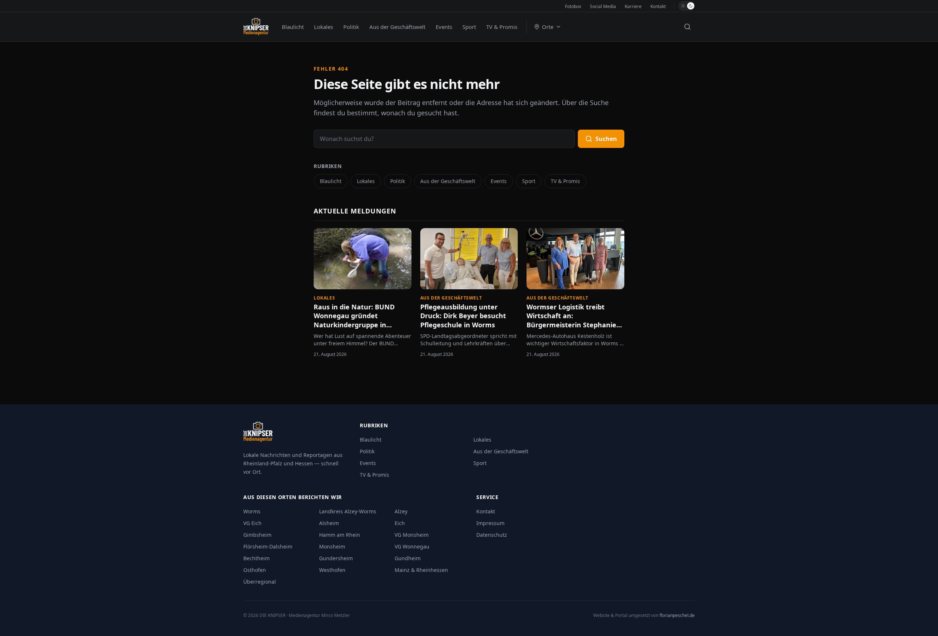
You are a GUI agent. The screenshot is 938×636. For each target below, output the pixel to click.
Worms (252, 511)
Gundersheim (336, 558)
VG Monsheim (412, 534)
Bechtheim (256, 558)
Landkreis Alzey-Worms (347, 511)
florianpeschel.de (677, 615)
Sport (469, 26)
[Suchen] (687, 26)
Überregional (259, 581)
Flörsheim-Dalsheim (267, 546)
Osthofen (254, 569)
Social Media (603, 6)
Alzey (401, 511)
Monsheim (332, 546)
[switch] (687, 5)
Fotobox (573, 6)
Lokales (323, 26)
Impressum (490, 523)
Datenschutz (491, 534)
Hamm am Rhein (339, 534)
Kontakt (658, 6)
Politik (351, 26)
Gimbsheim (257, 534)
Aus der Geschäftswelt (397, 26)
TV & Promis (501, 26)
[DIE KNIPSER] (256, 27)
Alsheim (329, 523)
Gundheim (408, 558)
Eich (400, 523)
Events (444, 26)
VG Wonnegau (412, 546)
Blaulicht (293, 26)
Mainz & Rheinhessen (421, 569)
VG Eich (252, 523)
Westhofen (332, 569)
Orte (547, 26)
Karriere (633, 6)
